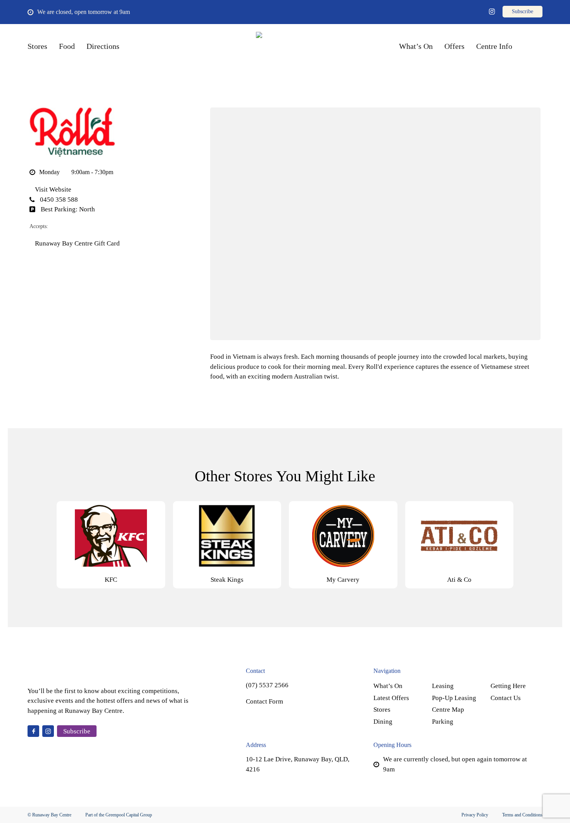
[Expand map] (375, 223)
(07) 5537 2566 (267, 685)
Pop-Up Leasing (454, 698)
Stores (381, 709)
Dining (382, 721)
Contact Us (506, 698)
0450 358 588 (58, 199)
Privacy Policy (474, 815)
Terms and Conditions (522, 815)
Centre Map (448, 709)
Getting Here (508, 686)
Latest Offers (391, 698)
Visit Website (52, 189)
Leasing (443, 686)
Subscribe (76, 731)
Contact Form (264, 701)
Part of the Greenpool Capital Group (118, 815)
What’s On (387, 686)
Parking (442, 721)
